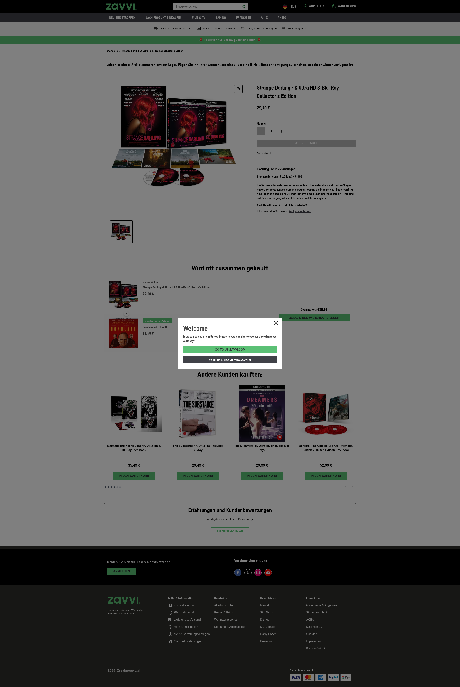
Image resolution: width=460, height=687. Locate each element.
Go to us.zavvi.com (230, 349)
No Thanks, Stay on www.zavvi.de (230, 359)
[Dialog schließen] (276, 323)
